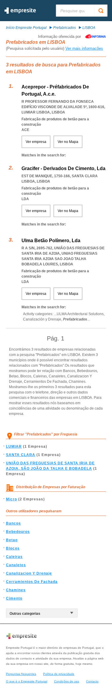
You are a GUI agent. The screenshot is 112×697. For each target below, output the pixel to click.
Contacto (92, 681)
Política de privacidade (58, 674)
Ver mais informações (84, 48)
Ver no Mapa (68, 142)
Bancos (13, 523)
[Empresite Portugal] (20, 12)
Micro (11, 499)
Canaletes (16, 565)
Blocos (13, 548)
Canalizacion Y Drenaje (29, 573)
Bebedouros (18, 532)
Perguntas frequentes (21, 674)
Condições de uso (66, 681)
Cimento (14, 598)
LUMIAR (14, 446)
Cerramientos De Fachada (32, 582)
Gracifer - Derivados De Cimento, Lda (63, 168)
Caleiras (14, 557)
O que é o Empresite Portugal (26, 681)
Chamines (16, 590)
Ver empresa (36, 142)
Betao (12, 540)
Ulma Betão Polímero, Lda (51, 240)
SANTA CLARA (20, 455)
